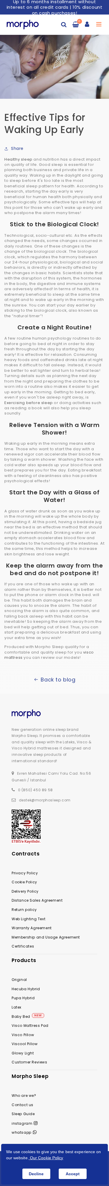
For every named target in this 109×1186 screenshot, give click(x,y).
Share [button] (17, 148)
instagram (22, 1123)
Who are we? (24, 1095)
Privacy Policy (25, 873)
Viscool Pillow (24, 1043)
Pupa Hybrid (23, 997)
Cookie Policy (24, 882)
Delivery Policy (25, 891)
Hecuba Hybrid (26, 988)
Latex (17, 1007)
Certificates (23, 946)
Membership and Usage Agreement (46, 937)
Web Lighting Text (28, 918)
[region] (54, 7)
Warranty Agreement (32, 927)
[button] (64, 24)
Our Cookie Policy (46, 1158)
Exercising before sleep (28, 402)
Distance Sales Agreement (37, 900)
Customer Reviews (29, 1062)
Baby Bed (21, 1016)
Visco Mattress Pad (30, 1025)
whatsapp (21, 1132)
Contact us (22, 1104)
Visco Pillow (23, 1034)
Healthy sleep (18, 159)
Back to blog (58, 679)
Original (19, 979)
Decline (36, 1173)
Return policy (24, 909)
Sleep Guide (23, 1113)
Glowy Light (23, 1053)
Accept (73, 1173)
